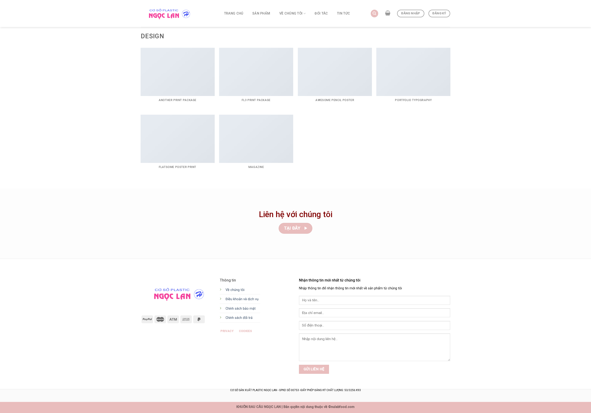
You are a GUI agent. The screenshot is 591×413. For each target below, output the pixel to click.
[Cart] (388, 13)
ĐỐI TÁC (321, 13)
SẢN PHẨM (261, 13)
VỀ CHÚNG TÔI (290, 13)
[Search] (374, 13)
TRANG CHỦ (233, 13)
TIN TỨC (343, 13)
